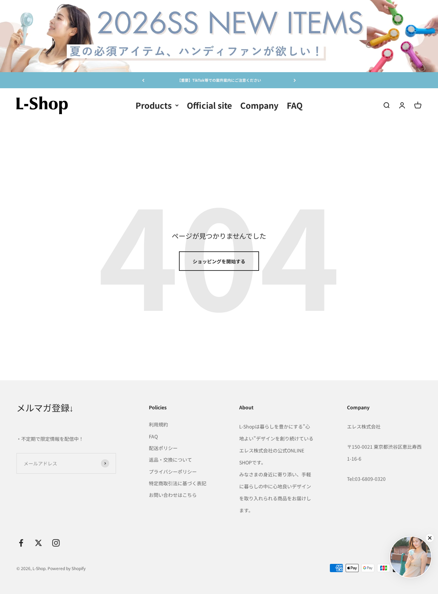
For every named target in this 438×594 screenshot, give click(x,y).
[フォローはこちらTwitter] (38, 542)
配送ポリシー (163, 448)
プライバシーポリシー (173, 471)
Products (154, 105)
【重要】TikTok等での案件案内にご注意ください (219, 80)
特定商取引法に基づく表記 (177, 483)
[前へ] (143, 80)
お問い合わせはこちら (173, 494)
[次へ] (295, 80)
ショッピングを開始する (219, 261)
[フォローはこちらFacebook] (21, 542)
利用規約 (158, 424)
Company (259, 105)
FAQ (294, 105)
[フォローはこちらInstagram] (56, 542)
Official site (209, 105)
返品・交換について (170, 459)
